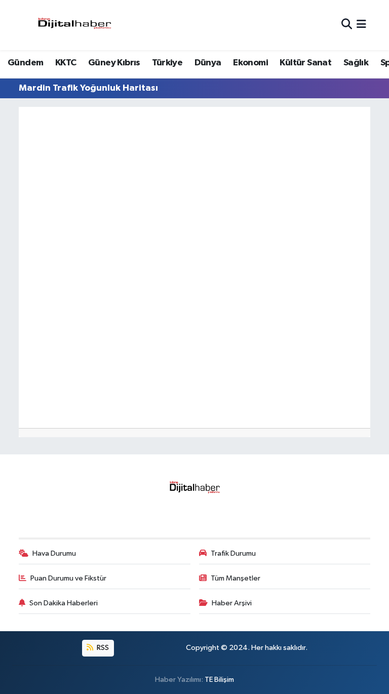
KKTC (65, 62)
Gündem (25, 62)
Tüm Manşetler (235, 578)
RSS (102, 647)
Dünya (207, 62)
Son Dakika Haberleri (63, 603)
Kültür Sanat (305, 62)
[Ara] (346, 25)
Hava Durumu (54, 553)
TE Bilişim (219, 679)
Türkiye (167, 62)
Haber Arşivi (232, 603)
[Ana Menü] (361, 25)
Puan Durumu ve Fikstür (68, 578)
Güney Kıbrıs (114, 62)
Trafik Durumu (233, 553)
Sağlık (355, 62)
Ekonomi (250, 62)
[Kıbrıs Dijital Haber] (74, 25)
